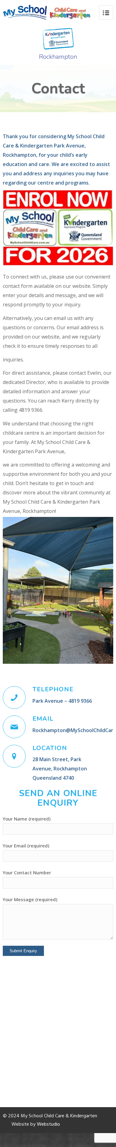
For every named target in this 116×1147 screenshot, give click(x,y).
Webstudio (48, 1124)
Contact (58, 88)
